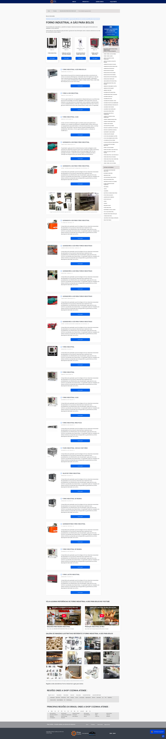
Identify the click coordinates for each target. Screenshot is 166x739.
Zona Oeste (66, 695)
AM (86, 711)
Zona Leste (78, 695)
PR (61, 711)
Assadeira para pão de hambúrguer (111, 102)
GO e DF (82, 711)
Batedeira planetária (108, 173)
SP (58, 711)
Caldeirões (106, 190)
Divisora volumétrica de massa (110, 129)
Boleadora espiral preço (109, 111)
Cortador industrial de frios (110, 177)
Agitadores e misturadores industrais (109, 171)
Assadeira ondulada (108, 96)
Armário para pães (107, 90)
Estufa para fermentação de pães (111, 138)
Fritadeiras (106, 186)
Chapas (105, 188)
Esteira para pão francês (109, 134)
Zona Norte (59, 695)
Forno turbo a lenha (108, 56)
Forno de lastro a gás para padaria (109, 152)
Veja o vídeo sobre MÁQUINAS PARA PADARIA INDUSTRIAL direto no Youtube (60, 628)
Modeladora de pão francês (110, 74)
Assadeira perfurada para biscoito (111, 104)
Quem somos (100, 1)
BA (74, 711)
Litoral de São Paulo (97, 695)
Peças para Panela (107, 220)
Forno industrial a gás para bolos (111, 154)
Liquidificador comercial (109, 197)
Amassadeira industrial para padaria (110, 84)
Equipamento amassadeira (109, 131)
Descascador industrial (109, 179)
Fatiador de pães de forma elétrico (111, 142)
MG (52, 711)
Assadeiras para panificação (110, 109)
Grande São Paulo (86, 695)
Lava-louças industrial (109, 211)
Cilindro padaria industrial (109, 121)
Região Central (51, 695)
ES (55, 711)
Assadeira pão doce (108, 98)
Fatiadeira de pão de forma (109, 140)
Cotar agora (52, 58)
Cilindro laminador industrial (110, 119)
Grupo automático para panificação (109, 59)
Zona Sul (72, 695)
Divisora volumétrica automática (111, 127)
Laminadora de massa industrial (110, 66)
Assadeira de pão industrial (94, 18)
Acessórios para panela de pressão (111, 218)
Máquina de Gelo (107, 205)
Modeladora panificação (109, 78)
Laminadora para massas (109, 68)
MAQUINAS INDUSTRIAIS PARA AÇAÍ (110, 213)
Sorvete (105, 203)
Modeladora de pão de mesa (109, 72)
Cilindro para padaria (108, 123)
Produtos (85, 1)
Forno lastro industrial (62, 18)
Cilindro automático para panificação (109, 117)
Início (87, 724)
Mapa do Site (107, 724)
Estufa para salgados (108, 195)
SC (64, 711)
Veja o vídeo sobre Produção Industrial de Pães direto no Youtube (96, 628)
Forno (105, 201)
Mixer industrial (107, 175)
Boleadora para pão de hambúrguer (108, 114)
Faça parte (113, 1)
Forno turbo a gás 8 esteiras (110, 53)
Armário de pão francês (109, 88)
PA (89, 711)
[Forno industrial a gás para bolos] (52, 43)
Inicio (74, 1)
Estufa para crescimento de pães (110, 136)
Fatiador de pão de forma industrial (109, 145)
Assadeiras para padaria (109, 107)
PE (71, 711)
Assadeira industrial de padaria (110, 94)
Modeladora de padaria (109, 70)
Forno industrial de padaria (110, 156)
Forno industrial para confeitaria (111, 159)
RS (68, 711)
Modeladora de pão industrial (52, 18)
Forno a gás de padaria (72, 18)
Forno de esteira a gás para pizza (111, 149)
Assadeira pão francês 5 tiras (110, 100)
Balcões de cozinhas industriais (110, 193)
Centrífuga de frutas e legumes (110, 181)
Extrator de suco (107, 199)
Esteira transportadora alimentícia (109, 184)
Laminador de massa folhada (110, 64)
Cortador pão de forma (109, 125)
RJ (48, 711)
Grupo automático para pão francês (110, 62)
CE (77, 711)
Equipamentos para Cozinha (109, 209)
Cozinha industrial (108, 215)
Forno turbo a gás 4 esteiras (110, 163)
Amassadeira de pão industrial (110, 81)
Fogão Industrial (107, 207)
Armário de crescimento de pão (82, 18)
